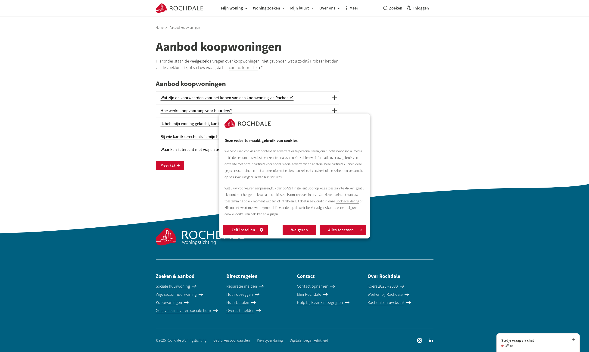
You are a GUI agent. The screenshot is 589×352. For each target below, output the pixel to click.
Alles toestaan (341, 230)
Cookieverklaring (330, 195)
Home (160, 28)
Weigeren (299, 230)
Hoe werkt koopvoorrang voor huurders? (196, 110)
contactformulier (243, 67)
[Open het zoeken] (392, 8)
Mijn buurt (299, 8)
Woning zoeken (266, 8)
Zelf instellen (243, 230)
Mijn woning (232, 8)
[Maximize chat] (573, 340)
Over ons (327, 8)
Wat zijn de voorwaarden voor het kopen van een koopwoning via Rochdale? (227, 97)
